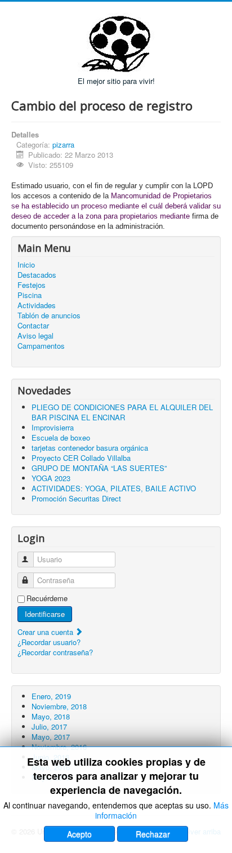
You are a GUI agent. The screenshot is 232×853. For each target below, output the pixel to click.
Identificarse (45, 613)
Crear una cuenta (46, 632)
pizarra (63, 144)
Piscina (29, 295)
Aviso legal (35, 336)
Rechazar (153, 833)
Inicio (26, 265)
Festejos (31, 285)
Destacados (36, 275)
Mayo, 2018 (51, 716)
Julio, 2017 (49, 726)
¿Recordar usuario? (49, 642)
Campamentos (41, 346)
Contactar (33, 326)
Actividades (36, 305)
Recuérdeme (47, 598)
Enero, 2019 (51, 696)
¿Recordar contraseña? (55, 652)
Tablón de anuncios (49, 315)
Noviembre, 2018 (59, 706)
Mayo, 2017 (51, 736)
